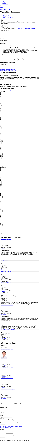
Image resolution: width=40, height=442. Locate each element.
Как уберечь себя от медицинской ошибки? (8, 70)
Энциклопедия (5, 4)
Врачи (3, 2)
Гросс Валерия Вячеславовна (7, 305)
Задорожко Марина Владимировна (8, 329)
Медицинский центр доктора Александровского (26, 28)
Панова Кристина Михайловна (7, 367)
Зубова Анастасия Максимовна (7, 378)
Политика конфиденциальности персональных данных (11, 426)
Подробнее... (3, 248)
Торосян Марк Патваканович (6, 271)
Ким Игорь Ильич (4, 260)
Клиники (4, 3)
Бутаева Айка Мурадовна (6, 282)
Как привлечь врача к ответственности (7, 69)
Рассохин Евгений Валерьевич (7, 349)
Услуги (3, 1)
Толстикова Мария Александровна (8, 389)
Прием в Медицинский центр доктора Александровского (12, 90)
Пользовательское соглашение (6, 427)
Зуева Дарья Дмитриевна (6, 239)
